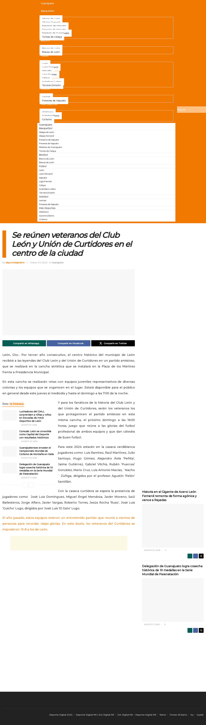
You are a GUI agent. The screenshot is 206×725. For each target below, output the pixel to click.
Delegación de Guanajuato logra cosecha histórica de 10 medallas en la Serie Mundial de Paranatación (36, 469)
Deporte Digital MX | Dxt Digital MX (95, 714)
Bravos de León (46, 159)
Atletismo (44, 212)
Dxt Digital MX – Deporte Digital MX (136, 714)
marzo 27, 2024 (38, 262)
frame (163, 714)
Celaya (42, 185)
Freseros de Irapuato (49, 140)
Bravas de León (51, 52)
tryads (200, 714)
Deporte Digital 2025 (60, 714)
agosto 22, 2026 (152, 550)
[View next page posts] (31, 485)
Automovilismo (46, 216)
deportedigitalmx (15, 262)
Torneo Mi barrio (178, 714)
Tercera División (51, 85)
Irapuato (43, 178)
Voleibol (45, 89)
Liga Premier (45, 181)
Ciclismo (47, 119)
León (41, 170)
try (192, 714)
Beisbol (45, 40)
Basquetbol (47, 10)
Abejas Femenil (46, 136)
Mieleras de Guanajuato (50, 147)
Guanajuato (47, 3)
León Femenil (46, 174)
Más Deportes (49, 104)
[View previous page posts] (25, 485)
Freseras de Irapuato (54, 100)
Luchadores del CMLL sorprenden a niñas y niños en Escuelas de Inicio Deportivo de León (35, 416)
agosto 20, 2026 (29, 441)
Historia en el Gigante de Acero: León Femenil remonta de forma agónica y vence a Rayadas (169, 496)
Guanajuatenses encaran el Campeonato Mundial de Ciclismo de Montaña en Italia (36, 450)
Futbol (44, 55)
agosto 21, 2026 (29, 425)
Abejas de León (46, 132)
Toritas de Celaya (52, 36)
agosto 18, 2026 (29, 458)
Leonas (42, 200)
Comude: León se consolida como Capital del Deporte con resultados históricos (35, 434)
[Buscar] (179, 115)
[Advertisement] (68, 543)
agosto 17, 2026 (29, 478)
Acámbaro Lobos (47, 189)
